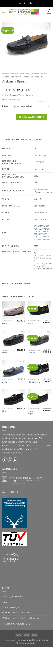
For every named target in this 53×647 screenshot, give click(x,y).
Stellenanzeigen (11, 607)
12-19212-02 (39, 162)
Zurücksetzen (44, 102)
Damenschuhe (39, 74)
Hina (4, 323)
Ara (35, 148)
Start (4, 74)
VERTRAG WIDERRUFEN (18, 623)
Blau (36, 176)
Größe (5, 106)
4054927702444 (42, 234)
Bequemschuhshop (19, 74)
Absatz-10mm (40, 219)
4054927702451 (41, 236)
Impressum (10, 640)
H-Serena (6, 411)
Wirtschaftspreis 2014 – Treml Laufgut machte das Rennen (26, 479)
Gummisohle (40, 212)
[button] (4, 11)
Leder (36, 182)
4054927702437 (41, 231)
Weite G (38, 199)
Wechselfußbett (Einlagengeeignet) (43, 190)
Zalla (4, 382)
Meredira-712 (34, 382)
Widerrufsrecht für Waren (16, 612)
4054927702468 (42, 239)
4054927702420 (41, 229)
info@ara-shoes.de (43, 268)
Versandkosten (25, 95)
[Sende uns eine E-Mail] (15, 459)
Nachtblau (39, 169)
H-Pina (31, 323)
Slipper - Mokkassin (11, 77)
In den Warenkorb (31, 117)
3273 (36, 246)
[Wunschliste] (43, 12)
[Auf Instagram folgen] (9, 459)
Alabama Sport (41, 155)
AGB (4, 601)
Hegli (4, 353)
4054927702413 (41, 226)
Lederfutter (39, 206)
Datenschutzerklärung (29, 640)
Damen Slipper (31, 412)
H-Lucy (31, 353)
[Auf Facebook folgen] (4, 459)
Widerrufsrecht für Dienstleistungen (22, 618)
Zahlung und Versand (14, 596)
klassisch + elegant (33, 77)
